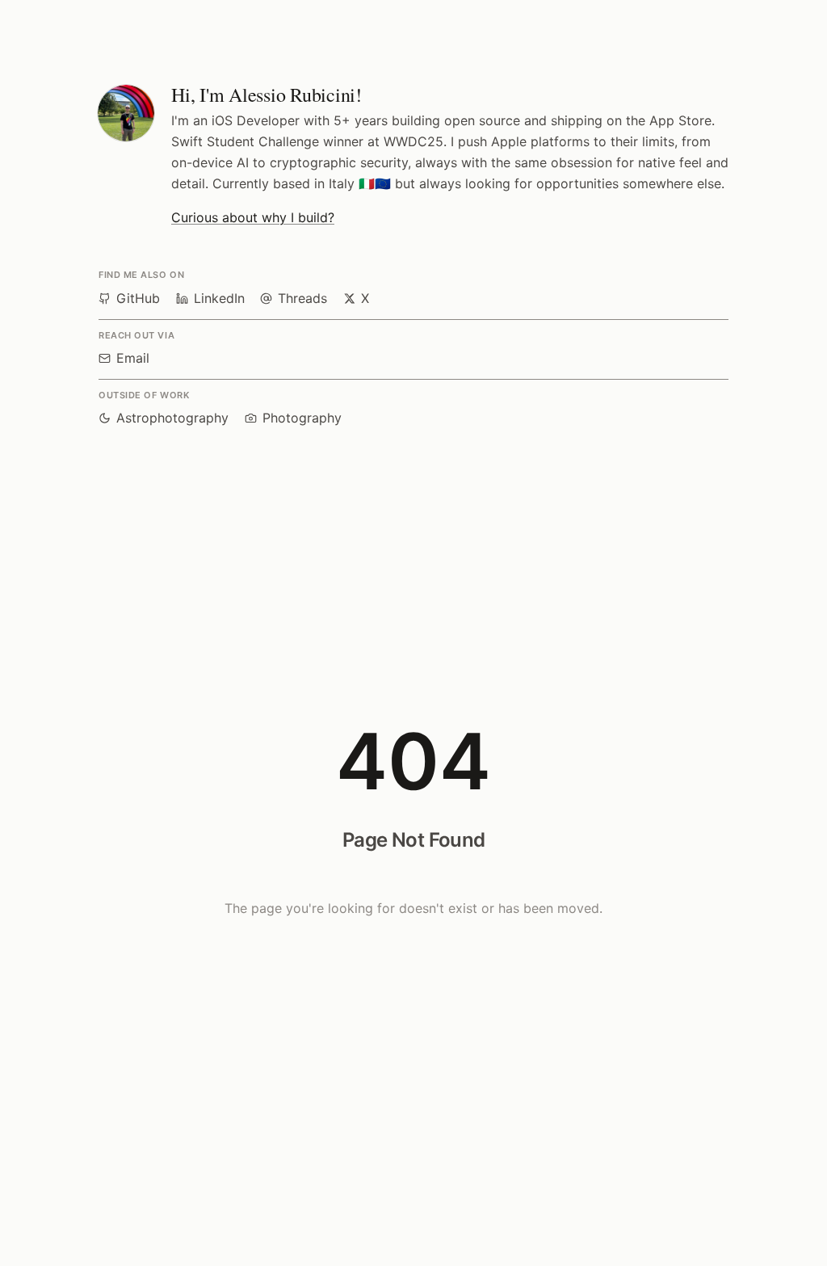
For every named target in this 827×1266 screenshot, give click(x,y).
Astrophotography (172, 418)
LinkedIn (219, 298)
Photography (302, 418)
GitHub (138, 298)
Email (132, 358)
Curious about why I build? (252, 217)
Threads (303, 298)
